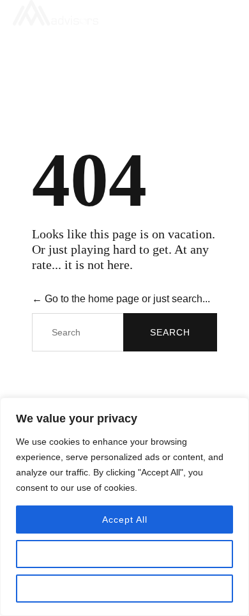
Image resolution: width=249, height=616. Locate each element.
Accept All (124, 519)
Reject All (124, 588)
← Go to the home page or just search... (121, 298)
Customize (124, 554)
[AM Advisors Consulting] (118, 13)
